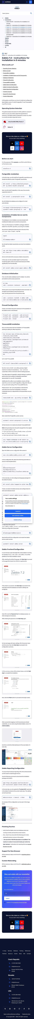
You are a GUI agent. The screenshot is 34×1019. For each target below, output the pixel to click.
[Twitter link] (12, 143)
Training (21, 950)
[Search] (31, 13)
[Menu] (30, 1)
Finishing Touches (7, 91)
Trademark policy (26, 1014)
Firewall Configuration (8, 80)
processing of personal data (20, 902)
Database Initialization (8, 77)
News (20, 953)
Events (15, 953)
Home (3, 53)
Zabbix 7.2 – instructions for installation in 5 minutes (18, 27)
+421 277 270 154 (16, 978)
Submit (7, 898)
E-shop (4, 950)
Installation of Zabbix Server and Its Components (15, 75)
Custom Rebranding (8, 96)
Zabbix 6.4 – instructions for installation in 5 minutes (19, 31)
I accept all (17, 511)
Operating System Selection (9, 68)
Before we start (7, 70)
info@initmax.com (16, 966)
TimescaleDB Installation (9, 82)
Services (10, 950)
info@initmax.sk (15, 982)
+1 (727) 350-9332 (16, 963)
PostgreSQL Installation (8, 73)
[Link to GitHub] (12, 148)
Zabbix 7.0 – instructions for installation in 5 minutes (18, 29)
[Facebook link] (17, 148)
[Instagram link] (22, 148)
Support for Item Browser (9, 94)
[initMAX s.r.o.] (6, 2)
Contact (29, 953)
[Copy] (30, 168)
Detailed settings (18, 519)
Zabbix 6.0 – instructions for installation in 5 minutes (19, 36)
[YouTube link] (22, 143)
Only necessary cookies (17, 515)
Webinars (15, 950)
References (27, 950)
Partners (4, 953)
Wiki (6, 53)
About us (10, 953)
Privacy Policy (25, 503)
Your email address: (8, 889)
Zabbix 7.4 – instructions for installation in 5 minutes (18, 25)
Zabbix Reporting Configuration (10, 89)
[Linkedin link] (26, 1)
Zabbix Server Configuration (10, 84)
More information (9, 505)
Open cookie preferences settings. (12, 1014)
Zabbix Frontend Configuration (10, 87)
